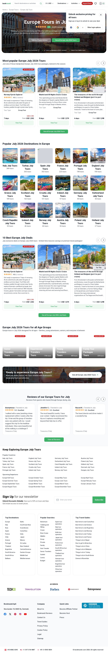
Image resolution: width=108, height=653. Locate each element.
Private (42, 542)
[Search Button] (41, 3)
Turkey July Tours (8, 461)
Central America (25, 549)
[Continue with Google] (77, 27)
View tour (19, 123)
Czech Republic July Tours (63, 464)
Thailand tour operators (59, 554)
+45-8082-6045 (12, 650)
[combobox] (28, 3)
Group (42, 539)
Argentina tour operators (60, 565)
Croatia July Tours (35, 467)
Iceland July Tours (61, 467)
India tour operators (58, 533)
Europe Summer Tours (10, 481)
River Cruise (44, 533)
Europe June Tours (61, 481)
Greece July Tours (35, 461)
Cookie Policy (42, 630)
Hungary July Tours (87, 470)
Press (62, 617)
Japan (22, 537)
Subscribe (99, 500)
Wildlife (42, 536)
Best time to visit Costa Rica (85, 522)
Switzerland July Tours (62, 461)
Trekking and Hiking (44, 526)
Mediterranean (25, 558)
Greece (7, 540)
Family (42, 545)
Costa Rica (23, 531)
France (7, 534)
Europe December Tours (63, 487)
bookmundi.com (80, 650)
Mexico (22, 540)
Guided (42, 554)
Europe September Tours (11, 484)
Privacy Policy (42, 626)
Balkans (7, 558)
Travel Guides (42, 622)
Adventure (43, 522)
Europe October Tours (36, 478)
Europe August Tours (10, 487)
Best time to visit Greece (84, 525)
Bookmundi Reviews (44, 613)
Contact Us (41, 617)
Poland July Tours (87, 461)
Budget (42, 560)
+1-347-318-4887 (29, 650)
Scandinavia (24, 528)
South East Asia (25, 525)
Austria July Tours (87, 458)
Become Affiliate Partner (69, 609)
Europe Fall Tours (8, 478)
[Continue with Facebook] (71, 27)
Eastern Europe (25, 552)
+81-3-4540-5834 (46, 650)
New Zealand (24, 546)
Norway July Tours (61, 470)
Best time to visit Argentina (85, 528)
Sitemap (40, 639)
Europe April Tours (87, 478)
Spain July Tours (8, 464)
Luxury (42, 557)
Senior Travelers (45, 551)
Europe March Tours (61, 484)
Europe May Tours (61, 478)
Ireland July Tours (34, 470)
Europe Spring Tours (35, 481)
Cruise (42, 530)
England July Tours (35, 458)
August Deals (87, 3)
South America (10, 552)
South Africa (9, 555)
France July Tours (8, 467)
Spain (7, 531)
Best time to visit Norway (84, 531)
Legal (39, 634)
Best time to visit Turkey (83, 534)
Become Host (65, 613)
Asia (6, 528)
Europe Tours (13, 10)
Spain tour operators (58, 523)
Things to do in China (82, 546)
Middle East (24, 555)
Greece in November (82, 558)
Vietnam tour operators (59, 560)
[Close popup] (101, 15)
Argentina (8, 549)
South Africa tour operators (61, 549)
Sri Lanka (23, 543)
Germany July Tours (61, 458)
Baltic (22, 522)
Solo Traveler (44, 548)
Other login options (94, 27)
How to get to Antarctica (84, 543)
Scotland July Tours (35, 464)
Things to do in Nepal (82, 540)
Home (5, 10)
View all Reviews (54, 440)
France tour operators (59, 544)
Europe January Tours (88, 484)
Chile (6, 537)
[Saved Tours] (95, 3)
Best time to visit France (83, 537)
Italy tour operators (58, 528)
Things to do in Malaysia (83, 549)
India (21, 534)
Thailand (8, 546)
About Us (40, 609)
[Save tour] (4, 70)
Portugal (8, 543)
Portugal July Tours (9, 470)
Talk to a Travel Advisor (40, 40)
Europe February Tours (88, 481)
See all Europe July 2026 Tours (65, 40)
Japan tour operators (59, 539)
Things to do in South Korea (85, 555)
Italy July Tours (7, 458)
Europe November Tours (37, 487)
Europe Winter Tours (35, 484)
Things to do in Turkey (83, 552)
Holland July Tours (87, 464)
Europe (7, 522)
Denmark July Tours (87, 467)
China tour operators (58, 570)
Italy (6, 525)
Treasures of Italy (11, 431)
